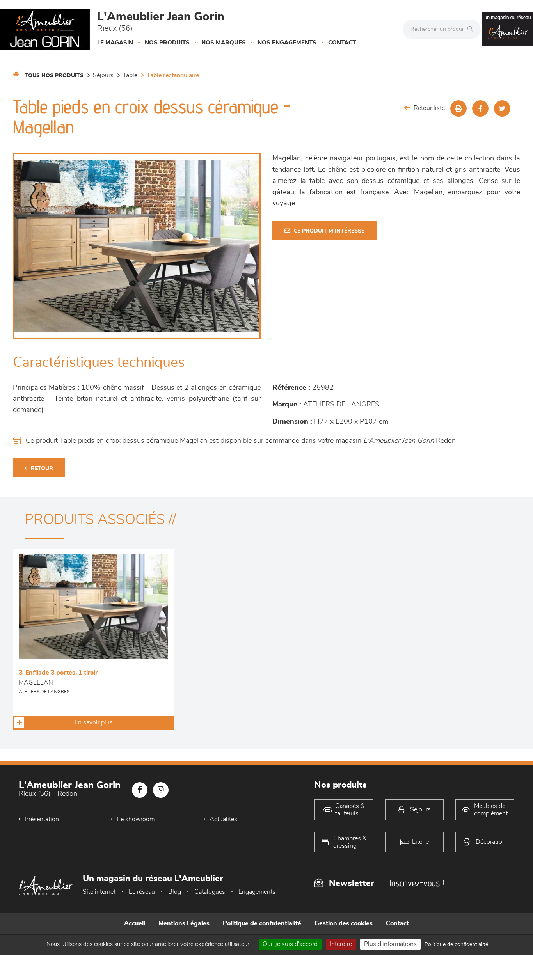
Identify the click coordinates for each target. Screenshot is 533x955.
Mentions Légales (184, 923)
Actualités (223, 819)
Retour (42, 468)
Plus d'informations (390, 944)
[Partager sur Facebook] (480, 108)
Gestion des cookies (343, 923)
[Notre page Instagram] (161, 790)
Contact (342, 43)
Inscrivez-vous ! (416, 883)
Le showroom (136, 819)
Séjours (103, 75)
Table (130, 75)
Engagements (256, 892)
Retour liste (429, 108)
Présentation (42, 819)
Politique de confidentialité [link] (456, 944)
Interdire (341, 944)
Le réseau (142, 892)
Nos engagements (287, 43)
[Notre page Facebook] (139, 790)
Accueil (134, 923)
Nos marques (223, 43)
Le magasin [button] (115, 43)
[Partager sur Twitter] (502, 108)
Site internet (99, 892)
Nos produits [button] (167, 43)
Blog (174, 892)
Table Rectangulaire (173, 75)
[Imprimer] (458, 108)
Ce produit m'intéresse (329, 231)
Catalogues (209, 892)
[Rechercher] (472, 29)
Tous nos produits (54, 75)
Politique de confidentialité (262, 923)
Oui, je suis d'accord (290, 944)
